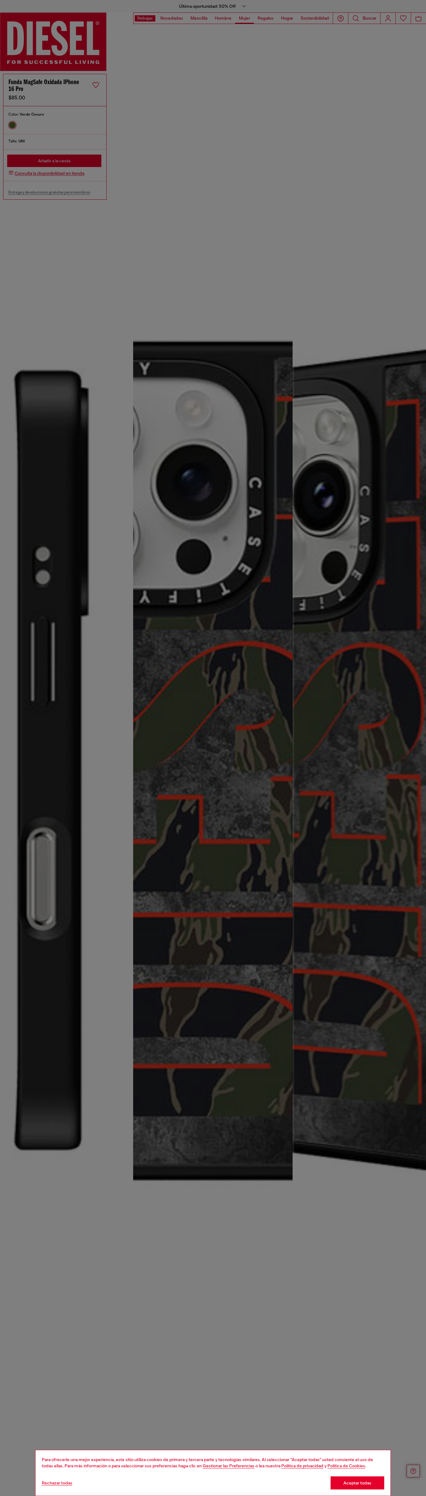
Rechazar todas (57, 1482)
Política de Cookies (346, 1465)
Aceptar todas (357, 1482)
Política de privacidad (302, 1465)
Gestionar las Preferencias (228, 1465)
